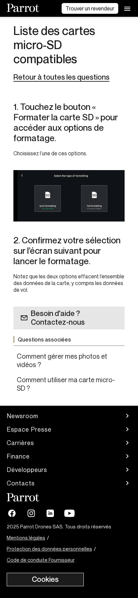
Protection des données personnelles (49, 549)
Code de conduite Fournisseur (41, 560)
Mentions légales (26, 537)
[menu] (127, 8)
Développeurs (27, 469)
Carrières (20, 442)
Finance (18, 456)
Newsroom (22, 416)
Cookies (45, 579)
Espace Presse (29, 429)
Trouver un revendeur (90, 8)
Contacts (21, 483)
